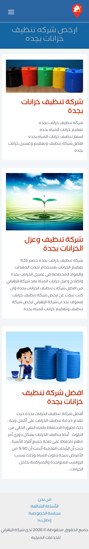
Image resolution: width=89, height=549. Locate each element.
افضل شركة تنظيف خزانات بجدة (52, 398)
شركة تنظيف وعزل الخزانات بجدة (53, 245)
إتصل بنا (44, 521)
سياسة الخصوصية (44, 514)
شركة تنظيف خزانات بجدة (52, 107)
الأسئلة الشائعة (44, 507)
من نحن (44, 500)
